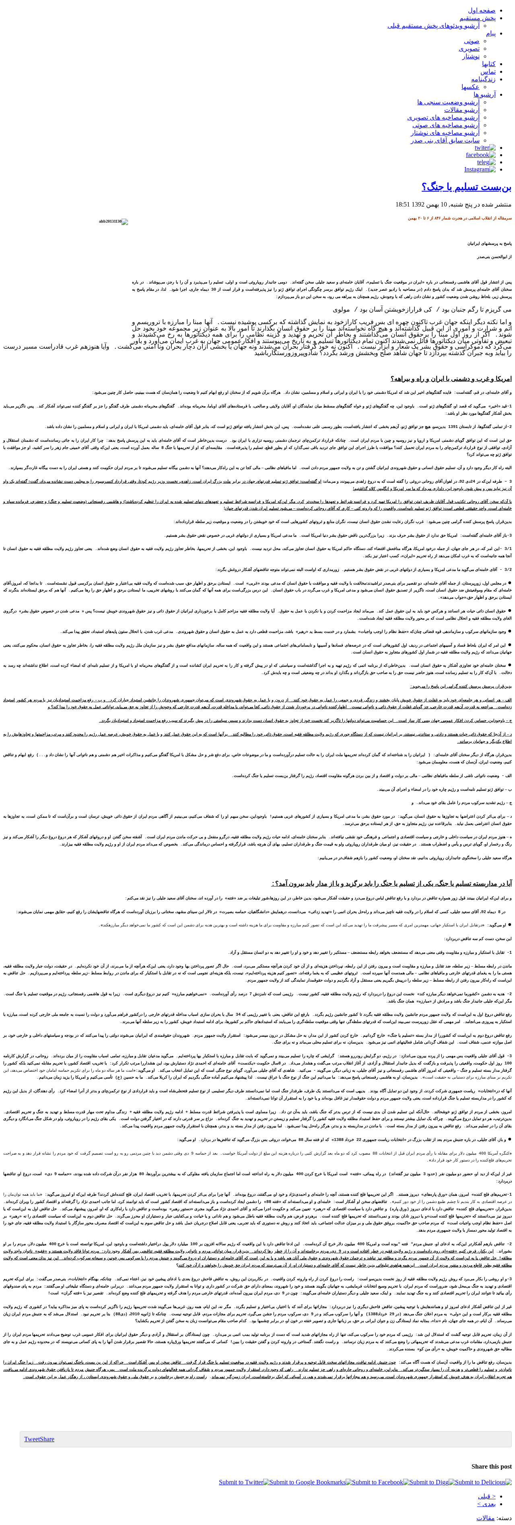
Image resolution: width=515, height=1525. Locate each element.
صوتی (472, 40)
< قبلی (487, 1496)
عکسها (470, 86)
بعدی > (486, 1503)
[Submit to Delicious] (483, 1482)
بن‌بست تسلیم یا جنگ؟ (467, 187)
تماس (488, 71)
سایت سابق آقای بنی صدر (445, 140)
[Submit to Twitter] (244, 1482)
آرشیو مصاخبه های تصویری (443, 117)
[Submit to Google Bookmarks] (311, 1482)
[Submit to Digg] (432, 1482)
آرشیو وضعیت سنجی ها (448, 102)
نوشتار (471, 56)
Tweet (32, 1439)
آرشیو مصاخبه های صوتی (446, 125)
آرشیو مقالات (462, 109)
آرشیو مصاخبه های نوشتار (445, 132)
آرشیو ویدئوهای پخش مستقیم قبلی (433, 25)
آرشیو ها (485, 94)
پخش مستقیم (477, 17)
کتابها (489, 63)
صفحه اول (482, 10)
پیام (491, 33)
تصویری (469, 48)
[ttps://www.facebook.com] (481, 154)
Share (47, 1439)
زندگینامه (483, 79)
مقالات (485, 1518)
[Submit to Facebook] (381, 1482)
